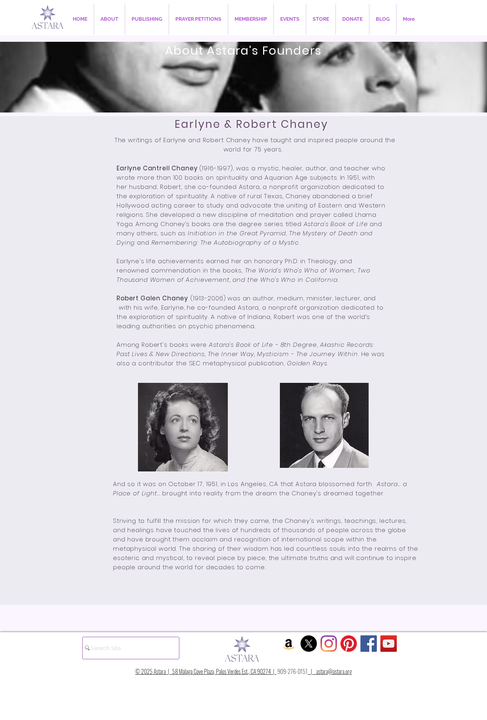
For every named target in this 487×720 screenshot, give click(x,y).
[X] (309, 643)
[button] (109, 19)
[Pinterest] (348, 643)
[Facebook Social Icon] (368, 643)
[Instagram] (329, 643)
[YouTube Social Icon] (388, 643)
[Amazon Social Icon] (289, 643)
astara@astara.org (334, 671)
